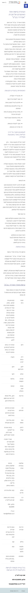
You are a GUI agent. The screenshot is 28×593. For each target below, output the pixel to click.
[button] (26, 6)
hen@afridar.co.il (9, 514)
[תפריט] (25, 2)
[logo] (14, 2)
